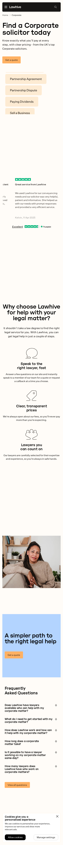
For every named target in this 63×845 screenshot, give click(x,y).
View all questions (17, 784)
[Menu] (6, 7)
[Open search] (55, 7)
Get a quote (11, 59)
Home (5, 15)
